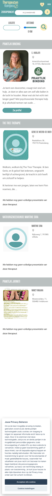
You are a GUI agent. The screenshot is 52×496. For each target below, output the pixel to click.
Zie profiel (17, 110)
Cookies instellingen (26, 488)
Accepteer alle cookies (26, 482)
